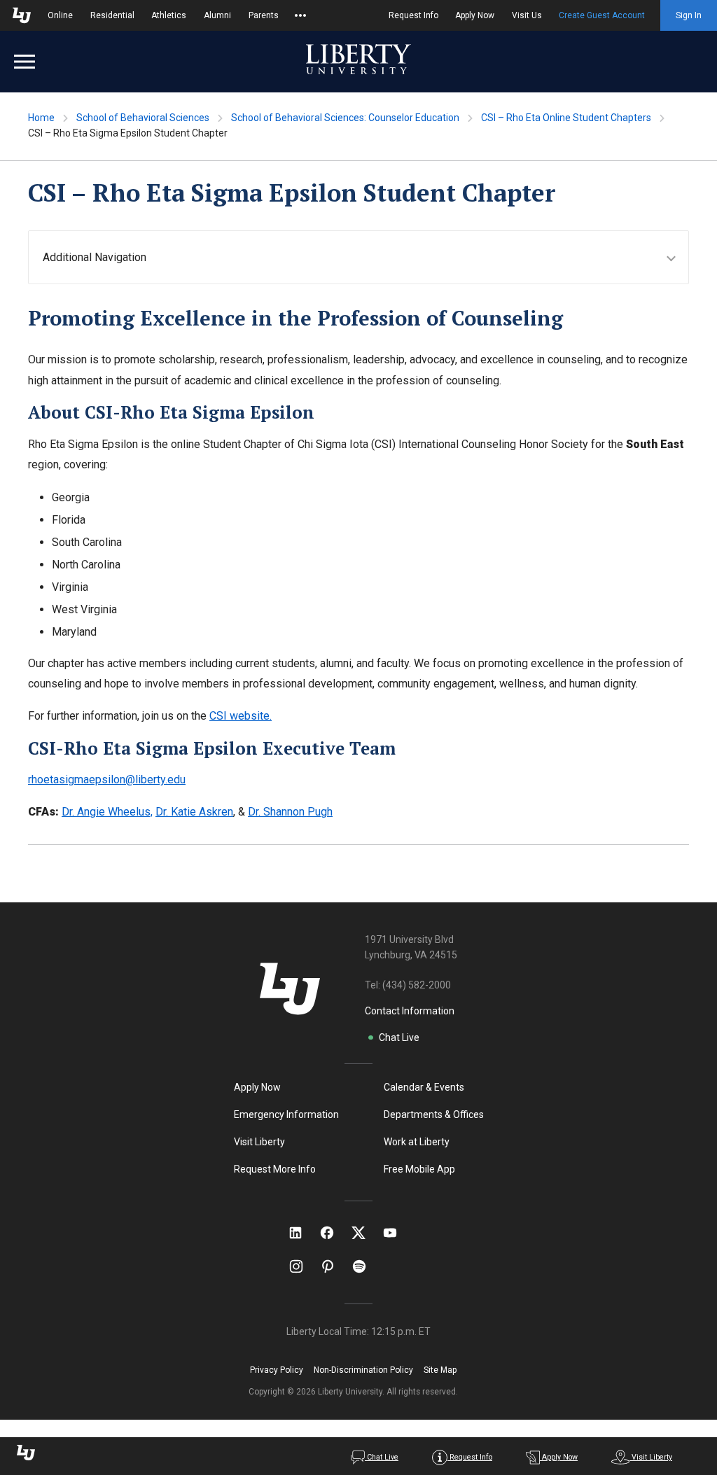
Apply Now (474, 15)
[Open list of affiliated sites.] (300, 15)
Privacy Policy (276, 1370)
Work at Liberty (417, 1141)
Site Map (440, 1370)
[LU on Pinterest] (333, 1266)
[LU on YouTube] (397, 1232)
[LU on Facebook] (334, 1232)
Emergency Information (286, 1114)
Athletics (168, 15)
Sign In (689, 15)
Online (60, 15)
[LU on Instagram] (303, 1266)
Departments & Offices (434, 1114)
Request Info (413, 15)
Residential (112, 15)
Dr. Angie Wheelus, (107, 811)
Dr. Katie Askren (194, 811)
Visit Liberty (259, 1141)
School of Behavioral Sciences (142, 117)
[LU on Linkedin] (302, 1232)
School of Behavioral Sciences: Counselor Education (345, 117)
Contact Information (409, 1010)
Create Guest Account (602, 15)
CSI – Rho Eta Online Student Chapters (566, 117)
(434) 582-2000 (416, 985)
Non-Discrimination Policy (363, 1370)
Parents (264, 15)
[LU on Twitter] (365, 1232)
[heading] (365, 257)
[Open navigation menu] (24, 62)
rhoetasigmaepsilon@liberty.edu (107, 779)
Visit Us (527, 15)
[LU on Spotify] (365, 1266)
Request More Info (275, 1169)
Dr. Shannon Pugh (290, 811)
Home (41, 117)
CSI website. (240, 715)
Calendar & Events (424, 1087)
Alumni (217, 15)
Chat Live (399, 1037)
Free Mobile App (419, 1169)
